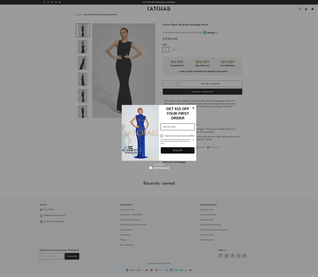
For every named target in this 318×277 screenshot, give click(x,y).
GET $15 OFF (177, 150)
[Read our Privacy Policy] (193, 139)
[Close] (193, 108)
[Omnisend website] (159, 166)
